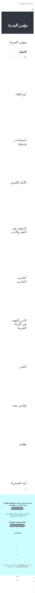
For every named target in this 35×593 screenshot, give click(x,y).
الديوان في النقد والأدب (18, 230)
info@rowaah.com (26, 4)
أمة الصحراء (18, 483)
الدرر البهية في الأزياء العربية (19, 324)
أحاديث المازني (21, 280)
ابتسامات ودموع (20, 142)
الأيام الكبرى (18, 183)
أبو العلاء (21, 95)
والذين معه (19, 406)
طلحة (22, 445)
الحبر (23, 367)
